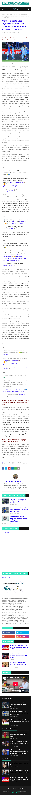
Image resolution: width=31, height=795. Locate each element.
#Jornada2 (9, 184)
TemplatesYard (16, 791)
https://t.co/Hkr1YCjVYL (20, 258)
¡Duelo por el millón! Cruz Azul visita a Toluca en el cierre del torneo (18, 655)
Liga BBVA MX (13, 14)
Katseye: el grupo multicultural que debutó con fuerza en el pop (19, 771)
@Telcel (8, 390)
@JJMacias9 (6, 354)
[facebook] (8, 632)
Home (9, 788)
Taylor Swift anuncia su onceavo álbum (19, 763)
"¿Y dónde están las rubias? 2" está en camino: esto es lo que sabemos (18, 664)
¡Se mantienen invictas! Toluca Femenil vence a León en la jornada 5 (18, 734)
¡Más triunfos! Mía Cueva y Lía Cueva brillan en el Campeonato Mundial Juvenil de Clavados (19, 751)
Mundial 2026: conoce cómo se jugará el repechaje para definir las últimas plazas (19, 647)
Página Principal (5, 14)
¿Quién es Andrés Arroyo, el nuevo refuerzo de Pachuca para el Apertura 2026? (19, 509)
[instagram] (22, 636)
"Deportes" (8, 462)
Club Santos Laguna (6, 464)
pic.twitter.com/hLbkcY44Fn (16, 391)
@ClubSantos (19, 182)
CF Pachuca (19, 462)
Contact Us (20, 788)
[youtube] (8, 636)
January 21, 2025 (8, 191)
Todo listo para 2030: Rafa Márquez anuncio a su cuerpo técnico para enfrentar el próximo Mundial (18, 519)
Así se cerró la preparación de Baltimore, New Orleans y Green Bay (19, 743)
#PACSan (6, 391)
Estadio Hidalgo (16, 464)
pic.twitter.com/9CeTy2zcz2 (11, 186)
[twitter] (22, 632)
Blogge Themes (15, 792)
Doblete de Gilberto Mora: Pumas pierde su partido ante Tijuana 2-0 (19, 721)
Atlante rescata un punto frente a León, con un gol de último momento (19, 501)
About (14, 788)
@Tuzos (10, 182)
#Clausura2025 (17, 184)
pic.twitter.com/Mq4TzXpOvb (11, 260)
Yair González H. (7, 32)
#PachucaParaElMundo (17, 390)
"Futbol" (14, 462)
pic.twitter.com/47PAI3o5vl (10, 364)
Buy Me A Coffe (6, 577)
